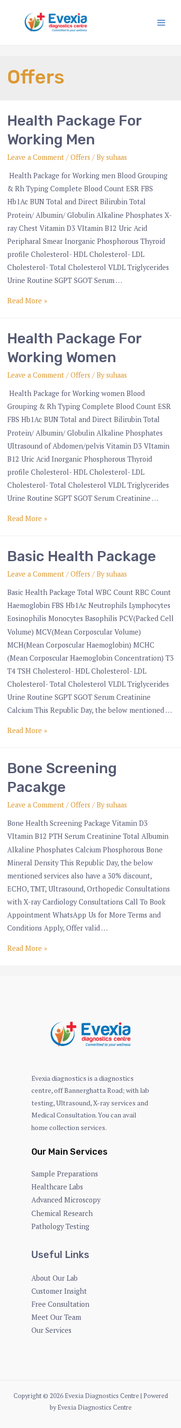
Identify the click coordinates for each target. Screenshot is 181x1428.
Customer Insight (59, 1291)
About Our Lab (54, 1278)
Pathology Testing (60, 1226)
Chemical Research (62, 1213)
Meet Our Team (56, 1317)
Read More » (27, 300)
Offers (80, 157)
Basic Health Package (81, 556)
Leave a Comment (35, 157)
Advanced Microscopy (65, 1199)
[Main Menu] (161, 23)
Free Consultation (60, 1304)
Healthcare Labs (57, 1186)
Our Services (51, 1330)
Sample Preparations (64, 1173)
